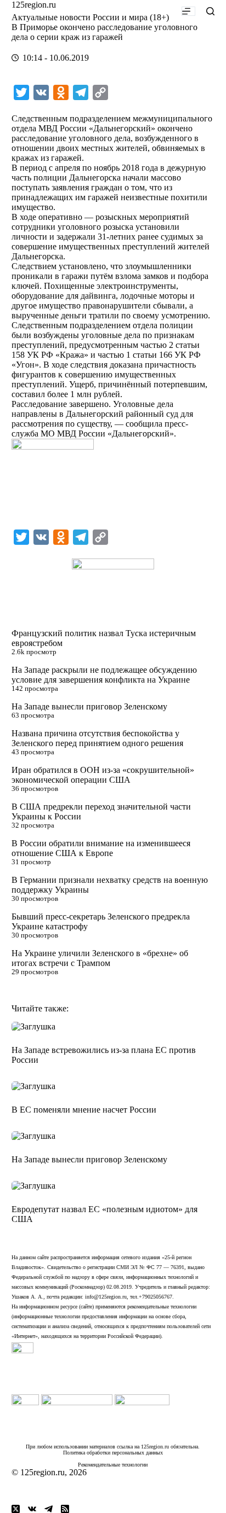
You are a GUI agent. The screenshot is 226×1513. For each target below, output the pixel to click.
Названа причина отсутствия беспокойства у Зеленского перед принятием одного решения (97, 738)
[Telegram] (48, 1509)
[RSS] (65, 1509)
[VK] (32, 1509)
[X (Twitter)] (16, 1509)
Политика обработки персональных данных (113, 1453)
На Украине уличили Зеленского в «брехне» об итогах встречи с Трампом (100, 958)
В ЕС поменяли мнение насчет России (84, 1109)
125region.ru (34, 4)
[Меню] (188, 11)
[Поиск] (210, 11)
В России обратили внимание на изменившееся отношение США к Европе (101, 848)
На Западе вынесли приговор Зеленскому (89, 706)
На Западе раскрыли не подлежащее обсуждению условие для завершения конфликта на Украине (104, 674)
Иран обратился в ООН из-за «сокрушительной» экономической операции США (103, 774)
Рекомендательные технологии (113, 1465)
